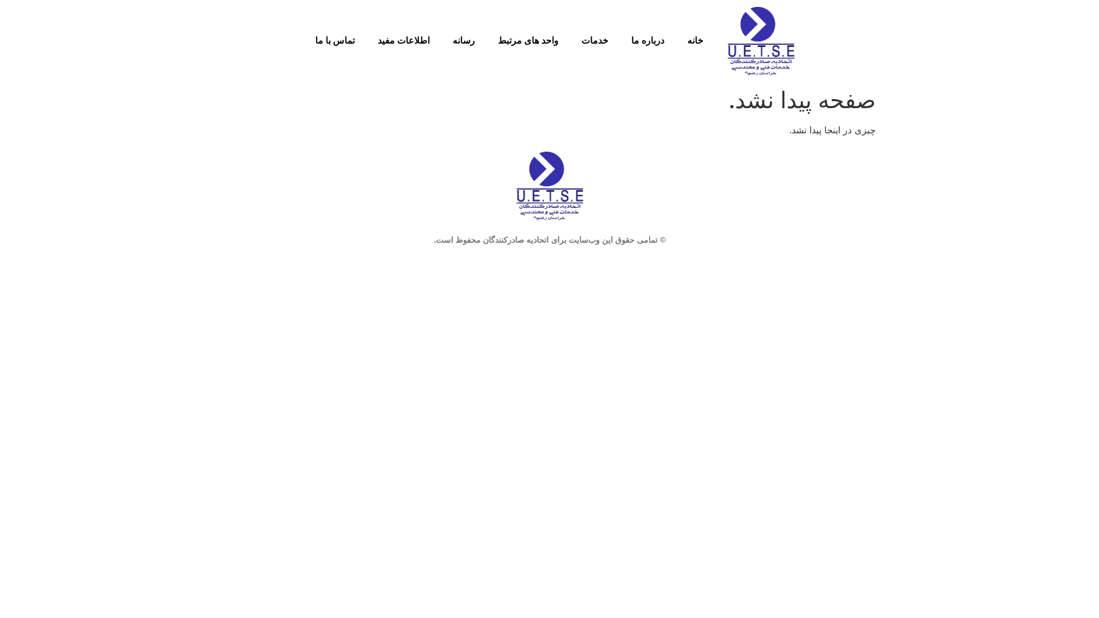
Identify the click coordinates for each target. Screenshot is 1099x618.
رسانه (464, 40)
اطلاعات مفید (404, 40)
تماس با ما (335, 40)
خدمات (595, 40)
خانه (695, 40)
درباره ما (648, 40)
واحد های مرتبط (528, 40)
